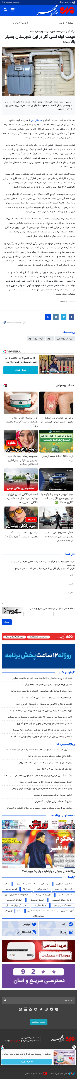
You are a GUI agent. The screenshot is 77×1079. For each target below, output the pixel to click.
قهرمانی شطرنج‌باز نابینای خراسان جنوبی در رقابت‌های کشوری (44, 723)
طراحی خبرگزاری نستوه (60, 1073)
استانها (70, 23)
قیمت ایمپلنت (37, 900)
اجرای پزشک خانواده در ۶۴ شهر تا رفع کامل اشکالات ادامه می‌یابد (42, 730)
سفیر (6, 884)
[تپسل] (5, 351)
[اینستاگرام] (46, 1009)
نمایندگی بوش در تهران (16, 905)
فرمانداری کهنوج (35, 338)
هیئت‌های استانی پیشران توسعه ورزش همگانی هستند (47, 698)
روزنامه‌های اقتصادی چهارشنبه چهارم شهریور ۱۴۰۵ (47, 871)
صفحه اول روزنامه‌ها (62, 815)
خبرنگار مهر (36, 120)
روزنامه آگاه (38, 916)
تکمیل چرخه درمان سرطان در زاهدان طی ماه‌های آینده (47, 685)
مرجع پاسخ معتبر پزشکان (16, 894)
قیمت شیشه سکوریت (25, 884)
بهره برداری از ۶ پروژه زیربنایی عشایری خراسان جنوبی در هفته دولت (41, 710)
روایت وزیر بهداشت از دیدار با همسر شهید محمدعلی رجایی (45, 763)
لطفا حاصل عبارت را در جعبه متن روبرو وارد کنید (52, 608)
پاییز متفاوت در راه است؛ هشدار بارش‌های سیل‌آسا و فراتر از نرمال (42, 788)
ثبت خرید (20, 370)
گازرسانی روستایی (65, 338)
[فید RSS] (30, 1009)
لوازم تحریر (45, 884)
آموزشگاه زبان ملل (65, 911)
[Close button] (74, 1047)
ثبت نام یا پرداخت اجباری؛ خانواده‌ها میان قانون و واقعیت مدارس (42, 678)
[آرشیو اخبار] (25, 1009)
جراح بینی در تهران (64, 884)
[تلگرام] (57, 1009)
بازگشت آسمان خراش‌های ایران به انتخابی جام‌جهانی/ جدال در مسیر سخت (38, 776)
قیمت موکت (42, 889)
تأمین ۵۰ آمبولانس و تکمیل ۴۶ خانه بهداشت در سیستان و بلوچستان (40, 717)
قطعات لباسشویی (14, 900)
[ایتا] (20, 1009)
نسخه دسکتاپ (38, 1022)
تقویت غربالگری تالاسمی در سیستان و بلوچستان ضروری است (44, 704)
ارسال (6, 622)
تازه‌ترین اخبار (66, 672)
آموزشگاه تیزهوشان (62, 905)
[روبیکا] (36, 1009)
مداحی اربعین (65, 894)
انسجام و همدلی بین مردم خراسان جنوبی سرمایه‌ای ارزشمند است (41, 736)
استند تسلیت (11, 889)
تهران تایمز (8, 911)
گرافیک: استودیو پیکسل (34, 1073)
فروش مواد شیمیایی (61, 900)
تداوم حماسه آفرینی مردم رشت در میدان (53, 795)
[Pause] (43, 371)
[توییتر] (41, 1009)
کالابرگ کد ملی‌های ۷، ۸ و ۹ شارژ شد (54, 769)
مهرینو (20, 911)
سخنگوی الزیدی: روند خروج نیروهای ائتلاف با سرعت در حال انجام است (39, 750)
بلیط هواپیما (40, 905)
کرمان (61, 23)
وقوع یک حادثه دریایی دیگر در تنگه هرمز (53, 801)
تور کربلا (26, 889)
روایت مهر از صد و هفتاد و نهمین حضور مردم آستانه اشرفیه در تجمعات (39, 808)
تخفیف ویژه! (27, 1062)
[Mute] (48, 371)
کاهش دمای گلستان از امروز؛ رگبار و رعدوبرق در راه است (46, 782)
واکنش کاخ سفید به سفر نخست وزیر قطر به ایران (49, 756)
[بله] (51, 1009)
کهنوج (50, 338)
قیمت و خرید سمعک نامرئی (40, 911)
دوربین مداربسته (43, 894)
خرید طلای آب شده (63, 889)
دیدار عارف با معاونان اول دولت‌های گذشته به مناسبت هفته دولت (41, 691)
